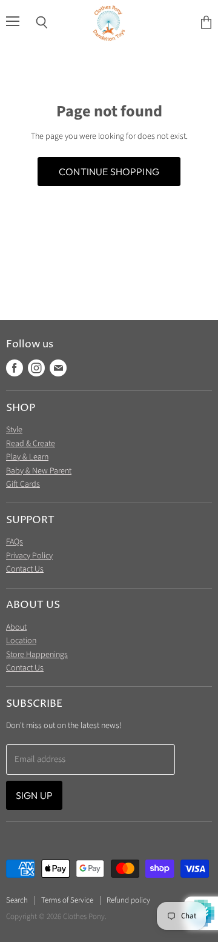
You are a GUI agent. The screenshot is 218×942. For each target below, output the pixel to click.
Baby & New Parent (38, 471)
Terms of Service (67, 900)
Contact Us (25, 569)
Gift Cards (23, 484)
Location (21, 641)
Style (14, 430)
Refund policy (128, 900)
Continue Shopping (109, 171)
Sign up (34, 795)
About (16, 627)
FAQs (14, 542)
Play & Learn (27, 457)
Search (17, 900)
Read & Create (30, 444)
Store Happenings (37, 655)
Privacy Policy (29, 556)
